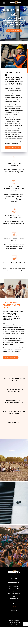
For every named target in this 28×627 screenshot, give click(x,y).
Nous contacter (14, 31)
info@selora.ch (14, 598)
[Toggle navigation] (4, 3)
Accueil (14, 607)
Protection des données (14, 625)
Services (14, 610)
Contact (14, 614)
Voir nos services (13, 147)
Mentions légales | (15, 622)
